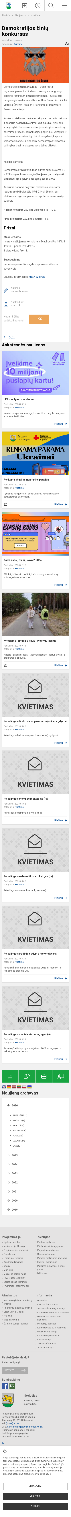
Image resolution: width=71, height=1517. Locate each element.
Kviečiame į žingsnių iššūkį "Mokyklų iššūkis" (30, 640)
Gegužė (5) (18, 1125)
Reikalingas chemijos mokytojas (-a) (26, 798)
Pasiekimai (9, 1254)
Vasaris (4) (19, 1141)
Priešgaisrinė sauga (47, 1331)
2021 (15, 1191)
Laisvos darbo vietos (47, 1304)
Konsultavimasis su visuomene (53, 1312)
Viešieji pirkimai (11, 1319)
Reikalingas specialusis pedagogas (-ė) (28, 1034)
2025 (15, 1155)
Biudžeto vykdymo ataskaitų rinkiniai (18, 1302)
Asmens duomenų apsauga (51, 1308)
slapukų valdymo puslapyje (37, 1474)
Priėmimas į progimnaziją (16, 1286)
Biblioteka (42, 1273)
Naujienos (20, 15)
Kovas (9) (18, 1135)
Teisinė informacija (46, 1343)
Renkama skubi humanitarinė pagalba (26, 479)
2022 (15, 1182)
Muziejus (8, 1270)
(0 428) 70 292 (13, 1423)
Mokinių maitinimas (47, 1262)
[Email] (12, 1386)
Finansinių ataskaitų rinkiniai (18, 1308)
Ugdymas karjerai (46, 1254)
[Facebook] (5, 1386)
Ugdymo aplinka (12, 1242)
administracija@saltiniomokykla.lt (25, 1426)
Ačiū (37, 319)
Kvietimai (35, 15)
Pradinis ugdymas (46, 1242)
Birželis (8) (19, 1120)
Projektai (8, 1316)
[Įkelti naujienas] (24, 5)
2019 (15, 1209)
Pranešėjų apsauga (46, 1323)
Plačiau (58, 423)
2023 (15, 1173)
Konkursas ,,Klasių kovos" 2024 (23, 560)
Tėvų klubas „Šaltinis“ (14, 1278)
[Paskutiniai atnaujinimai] (37, 5)
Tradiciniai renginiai (13, 1258)
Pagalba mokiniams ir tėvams (52, 1258)
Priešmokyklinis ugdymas (50, 1246)
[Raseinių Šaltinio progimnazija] (8, 5)
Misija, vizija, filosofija (14, 1246)
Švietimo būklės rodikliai (16, 1323)
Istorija (7, 1266)
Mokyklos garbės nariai (15, 1274)
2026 (15, 1105)
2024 (15, 1164)
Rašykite (9, 1370)
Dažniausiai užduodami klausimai (49, 1318)
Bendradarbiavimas (13, 1262)
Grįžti (12, 337)
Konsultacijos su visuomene (51, 1327)
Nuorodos (42, 1300)
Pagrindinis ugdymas (48, 1250)
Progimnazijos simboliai (16, 1250)
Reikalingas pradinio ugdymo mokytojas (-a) (31, 953)
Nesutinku (35, 1496)
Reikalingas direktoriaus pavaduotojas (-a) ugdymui (35, 721)
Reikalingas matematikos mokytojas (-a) (28, 876)
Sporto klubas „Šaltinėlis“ (16, 1282)
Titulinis (6, 15)
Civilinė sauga (44, 1339)
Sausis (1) (18, 1146)
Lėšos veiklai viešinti (14, 1312)
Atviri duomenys (45, 1347)
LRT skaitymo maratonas (19, 399)
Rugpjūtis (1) (20, 1115)
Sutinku (35, 1506)
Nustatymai (35, 1486)
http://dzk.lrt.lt (37, 276)
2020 (15, 1200)
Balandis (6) (19, 1130)
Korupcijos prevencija (48, 1335)
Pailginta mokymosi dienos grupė (51, 1268)
